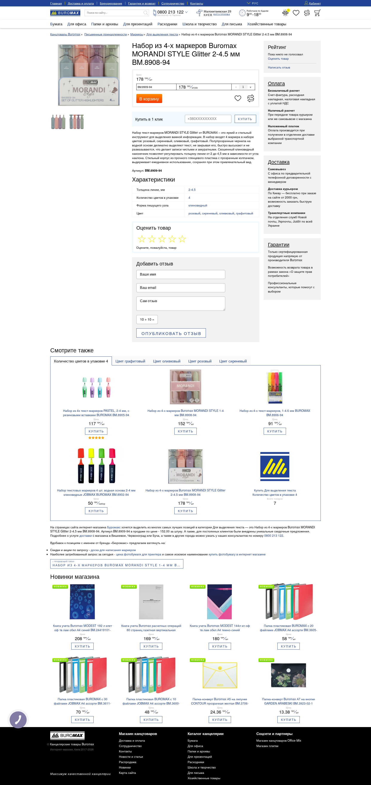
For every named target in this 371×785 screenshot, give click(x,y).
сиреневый (209, 213)
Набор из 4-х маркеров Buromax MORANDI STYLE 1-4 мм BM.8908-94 (118, 565)
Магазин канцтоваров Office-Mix (278, 740)
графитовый (244, 213)
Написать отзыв (279, 67)
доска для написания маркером (113, 550)
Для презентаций (137, 23)
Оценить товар (278, 58)
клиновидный (198, 205)
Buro (68, 12)
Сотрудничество (172, 3)
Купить (245, 119)
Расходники (167, 23)
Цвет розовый (200, 361)
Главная (56, 3)
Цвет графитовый (130, 361)
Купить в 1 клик (149, 119)
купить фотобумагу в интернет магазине (237, 554)
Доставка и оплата (81, 3)
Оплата (276, 83)
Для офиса (76, 23)
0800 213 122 (170, 12)
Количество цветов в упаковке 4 (81, 361)
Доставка (279, 162)
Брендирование (111, 3)
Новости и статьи (131, 756)
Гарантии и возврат (141, 3)
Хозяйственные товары (266, 23)
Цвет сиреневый (233, 361)
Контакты (196, 3)
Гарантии (278, 244)
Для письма (232, 23)
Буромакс (114, 527)
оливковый (226, 213)
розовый (194, 213)
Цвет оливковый (167, 361)
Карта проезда (221, 14)
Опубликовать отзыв (171, 333)
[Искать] (146, 13)
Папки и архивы (104, 23)
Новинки (125, 767)
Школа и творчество (199, 23)
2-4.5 (192, 189)
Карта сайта (127, 772)
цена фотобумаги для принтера (138, 554)
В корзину (149, 98)
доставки (85, 535)
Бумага (56, 23)
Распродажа (127, 762)
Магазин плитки (267, 746)
